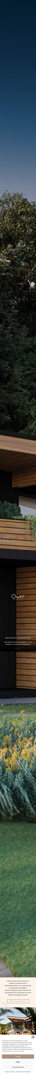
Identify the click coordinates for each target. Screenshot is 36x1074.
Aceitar (18, 1056)
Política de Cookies (10, 1071)
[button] (33, 1037)
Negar (18, 1062)
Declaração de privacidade (23, 1071)
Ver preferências (18, 1067)
